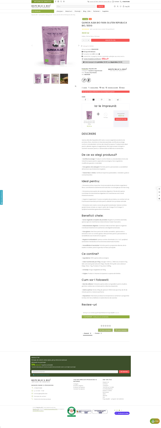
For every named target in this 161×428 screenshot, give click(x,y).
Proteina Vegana (78, 385)
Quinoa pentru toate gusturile (45, 14)
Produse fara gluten (79, 387)
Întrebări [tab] (97, 333)
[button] (88, 46)
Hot (90, 19)
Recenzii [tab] (86, 333)
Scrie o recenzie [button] (122, 330)
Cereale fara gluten (79, 389)
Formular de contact (40, 396)
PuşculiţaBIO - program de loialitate (113, 399)
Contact (116, 1)
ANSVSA (105, 395)
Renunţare (106, 392)
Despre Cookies (107, 390)
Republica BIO (41, 6)
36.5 (89, 51)
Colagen (75, 384)
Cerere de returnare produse (42, 399)
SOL (104, 397)
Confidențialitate (108, 389)
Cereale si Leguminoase (95, 70)
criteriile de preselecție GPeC (51, 409)
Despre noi (106, 382)
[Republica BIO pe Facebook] (56, 2)
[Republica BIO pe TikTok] (61, 2)
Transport (105, 385)
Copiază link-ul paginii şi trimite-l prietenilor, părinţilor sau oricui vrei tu (103, 56)
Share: (83, 97)
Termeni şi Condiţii (108, 387)
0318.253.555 (94, 49)
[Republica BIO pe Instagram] (58, 2)
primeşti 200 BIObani (41, 375)
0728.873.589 (126, 1)
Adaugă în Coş (121, 119)
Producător (85, 69)
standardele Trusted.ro (38, 410)
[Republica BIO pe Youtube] (64, 2)
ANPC (104, 394)
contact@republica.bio (40, 393)
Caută (101, 6)
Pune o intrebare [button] (106, 330)
